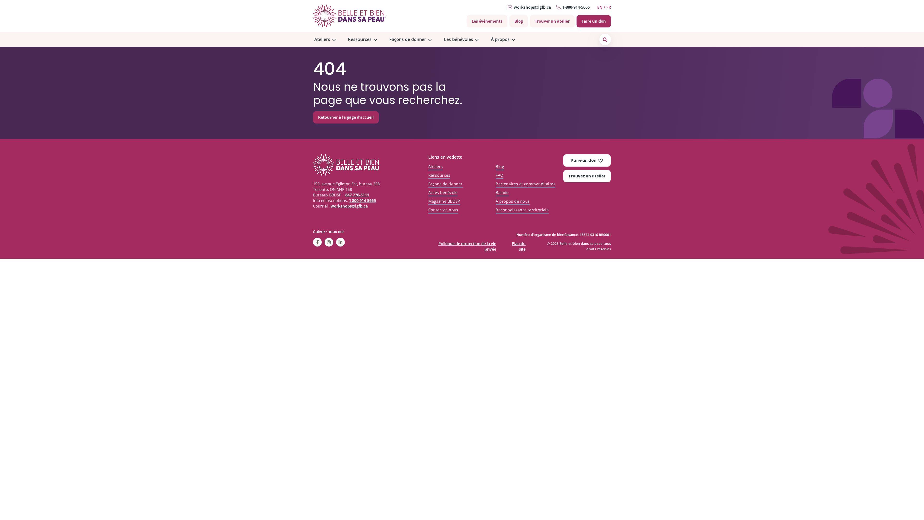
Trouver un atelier (552, 21)
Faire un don (594, 21)
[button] (605, 39)
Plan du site (519, 242)
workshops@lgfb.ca (532, 7)
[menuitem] (325, 39)
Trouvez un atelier (586, 176)
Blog (518, 21)
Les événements (487, 21)
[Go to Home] (349, 16)
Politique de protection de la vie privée (467, 242)
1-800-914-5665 (576, 7)
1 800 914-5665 (362, 200)
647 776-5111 (357, 195)
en (600, 7)
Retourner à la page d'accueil (346, 117)
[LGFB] (355, 165)
